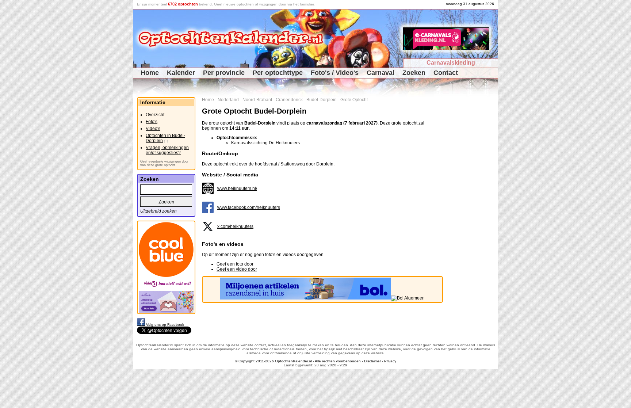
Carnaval (380, 72)
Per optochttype (278, 72)
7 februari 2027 (360, 123)
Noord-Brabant (257, 99)
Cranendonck (289, 99)
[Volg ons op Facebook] (141, 325)
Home (150, 72)
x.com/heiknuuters (235, 226)
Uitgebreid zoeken (158, 211)
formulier (307, 4)
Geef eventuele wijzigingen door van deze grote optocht (164, 163)
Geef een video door (237, 269)
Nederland (228, 99)
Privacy (390, 361)
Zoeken (413, 72)
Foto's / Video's (335, 72)
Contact (445, 72)
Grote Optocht (354, 99)
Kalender (181, 72)
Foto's (151, 121)
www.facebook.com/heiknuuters (248, 207)
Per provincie (224, 72)
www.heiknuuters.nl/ (237, 188)
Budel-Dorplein (321, 99)
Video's (153, 128)
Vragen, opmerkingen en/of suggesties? (167, 150)
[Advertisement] (473, 206)
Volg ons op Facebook (165, 325)
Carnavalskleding (451, 63)
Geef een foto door (235, 264)
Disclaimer (372, 361)
